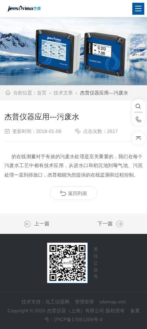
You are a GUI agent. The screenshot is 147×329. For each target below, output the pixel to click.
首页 (41, 92)
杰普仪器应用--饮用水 (29, 224)
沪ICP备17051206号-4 (78, 319)
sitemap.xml (112, 301)
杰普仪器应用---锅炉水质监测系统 (118, 224)
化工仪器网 (57, 301)
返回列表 (77, 193)
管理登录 (84, 301)
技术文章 (63, 92)
